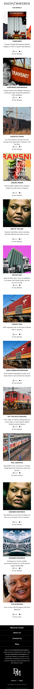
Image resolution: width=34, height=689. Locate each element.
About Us (17, 633)
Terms (21, 680)
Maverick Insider (17, 628)
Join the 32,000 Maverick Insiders (15, 654)
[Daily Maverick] (17, 3)
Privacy (13, 680)
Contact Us (17, 638)
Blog (17, 644)
